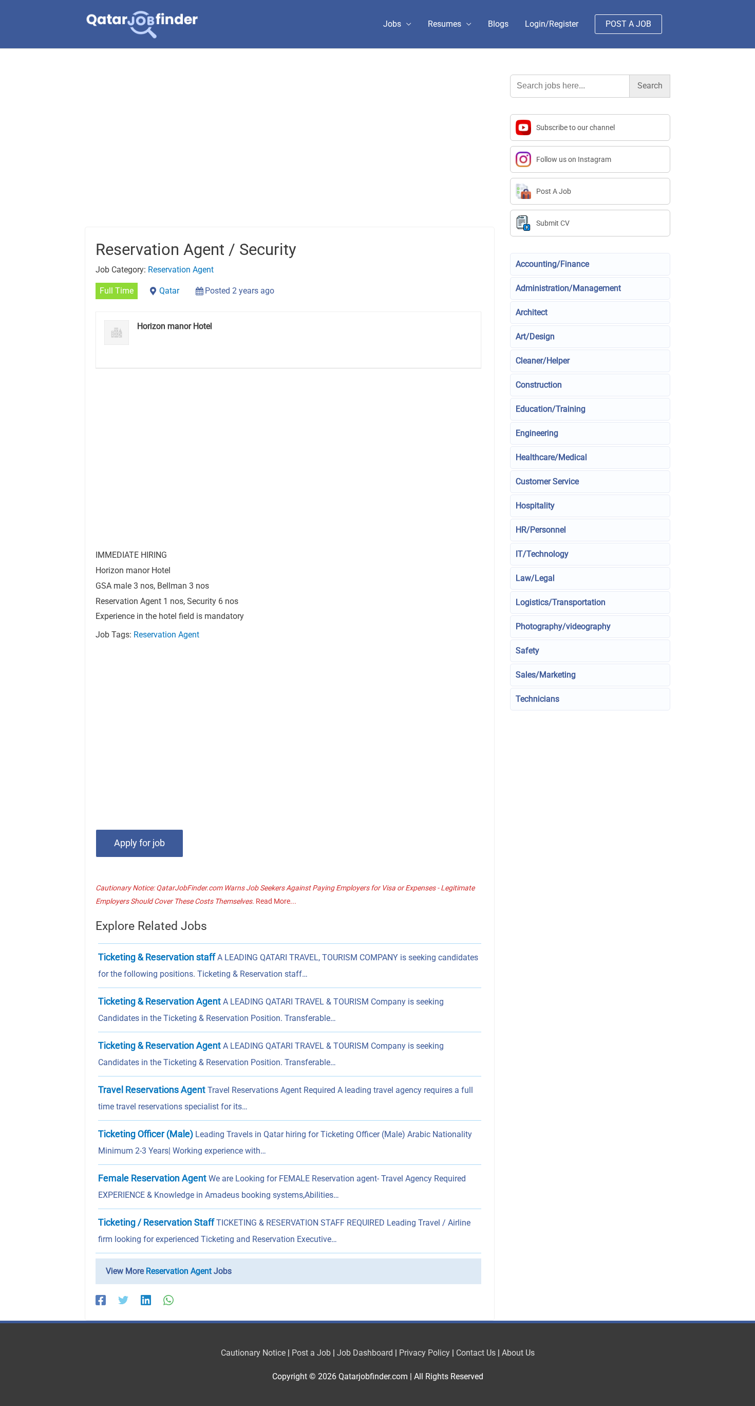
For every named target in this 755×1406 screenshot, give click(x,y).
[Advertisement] (290, 151)
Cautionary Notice (253, 1353)
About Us (518, 1353)
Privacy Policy (424, 1353)
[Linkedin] (146, 1300)
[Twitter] (123, 1300)
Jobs (392, 24)
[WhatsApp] (168, 1300)
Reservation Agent (181, 270)
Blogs (498, 24)
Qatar (169, 291)
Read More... (276, 901)
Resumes (444, 24)
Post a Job (311, 1353)
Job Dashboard (365, 1353)
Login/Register (551, 24)
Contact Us (476, 1353)
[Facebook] (101, 1300)
